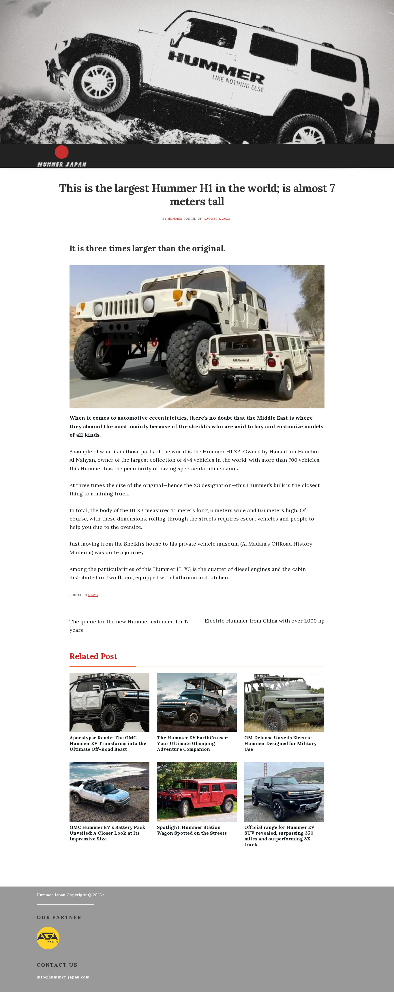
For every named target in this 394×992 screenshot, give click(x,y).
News (93, 595)
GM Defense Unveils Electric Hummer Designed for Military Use (280, 743)
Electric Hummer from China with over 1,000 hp (264, 620)
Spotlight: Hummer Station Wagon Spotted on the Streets (192, 830)
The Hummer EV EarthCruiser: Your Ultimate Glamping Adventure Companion (192, 743)
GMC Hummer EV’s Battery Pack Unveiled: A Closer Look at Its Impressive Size (107, 833)
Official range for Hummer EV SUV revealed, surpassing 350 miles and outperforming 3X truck (279, 835)
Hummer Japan (51, 894)
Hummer (175, 218)
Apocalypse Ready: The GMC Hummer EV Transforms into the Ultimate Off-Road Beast (108, 743)
